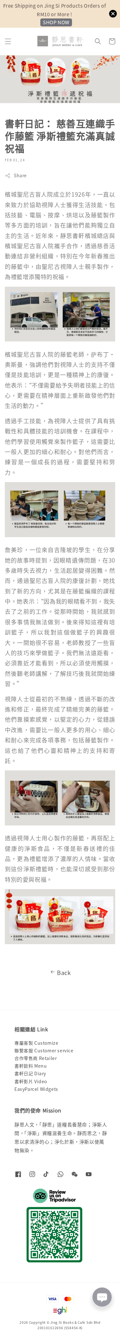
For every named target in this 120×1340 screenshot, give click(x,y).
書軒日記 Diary (30, 1073)
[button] (8, 41)
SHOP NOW (56, 22)
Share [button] (20, 175)
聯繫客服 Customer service (44, 1050)
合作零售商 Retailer (35, 1058)
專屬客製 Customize (36, 1043)
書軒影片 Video (30, 1081)
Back (64, 972)
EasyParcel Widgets (36, 1089)
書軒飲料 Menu (30, 1066)
